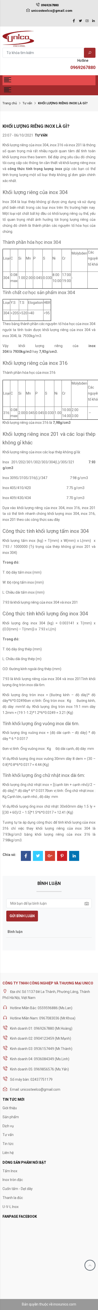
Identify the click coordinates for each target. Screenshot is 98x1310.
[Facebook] (74, 21)
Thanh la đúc (13, 1198)
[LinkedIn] (74, 856)
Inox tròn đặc (13, 1180)
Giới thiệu (10, 1108)
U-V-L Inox (11, 1207)
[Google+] (50, 856)
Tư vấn (27, 103)
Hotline (82, 64)
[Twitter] (80, 21)
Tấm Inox (10, 1171)
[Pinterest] (62, 856)
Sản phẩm (11, 1117)
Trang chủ (10, 103)
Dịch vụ (8, 1126)
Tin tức (8, 1144)
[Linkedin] (93, 21)
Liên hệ (8, 1153)
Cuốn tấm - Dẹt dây (18, 1189)
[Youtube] (87, 21)
